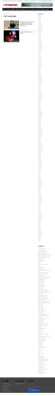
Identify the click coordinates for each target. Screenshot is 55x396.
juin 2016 (39, 189)
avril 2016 (39, 192)
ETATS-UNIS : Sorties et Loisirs (42, 285)
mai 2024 (39, 53)
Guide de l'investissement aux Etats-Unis (43, 315)
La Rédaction (22, 30)
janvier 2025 (39, 42)
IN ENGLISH (39, 326)
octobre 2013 (40, 233)
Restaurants (42, 9)
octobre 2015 (40, 200)
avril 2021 (39, 106)
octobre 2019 (40, 132)
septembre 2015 (40, 202)
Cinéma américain (40, 261)
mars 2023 (39, 73)
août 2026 (39, 15)
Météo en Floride (40, 343)
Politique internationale (41, 357)
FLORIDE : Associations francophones (43, 298)
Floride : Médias (40, 305)
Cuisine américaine (40, 267)
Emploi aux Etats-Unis (41, 275)
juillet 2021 (39, 102)
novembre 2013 (40, 232)
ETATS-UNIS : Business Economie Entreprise (44, 276)
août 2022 (39, 83)
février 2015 (39, 212)
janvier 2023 (39, 76)
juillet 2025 (39, 33)
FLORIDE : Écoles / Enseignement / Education (44, 302)
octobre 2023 (40, 63)
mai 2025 (39, 36)
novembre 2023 (40, 62)
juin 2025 (39, 35)
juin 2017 (39, 172)
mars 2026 (39, 22)
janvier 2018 (39, 162)
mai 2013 (39, 240)
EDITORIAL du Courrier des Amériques (43, 272)
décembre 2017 (40, 163)
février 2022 (39, 92)
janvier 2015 (39, 213)
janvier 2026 (39, 25)
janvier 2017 (39, 179)
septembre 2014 (40, 219)
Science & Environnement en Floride (43, 360)
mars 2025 (39, 39)
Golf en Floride (40, 312)
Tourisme (47, 9)
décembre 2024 (40, 43)
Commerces (18, 9)
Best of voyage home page (41, 260)
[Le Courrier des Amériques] (10, 5)
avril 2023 (39, 72)
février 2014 (39, 229)
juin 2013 (39, 239)
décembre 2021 (40, 95)
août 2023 (39, 66)
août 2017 (39, 169)
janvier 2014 (39, 230)
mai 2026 (39, 19)
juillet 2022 (39, 85)
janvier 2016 (39, 196)
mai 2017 (39, 173)
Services (22, 9)
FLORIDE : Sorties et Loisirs (41, 309)
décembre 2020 (40, 112)
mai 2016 (39, 190)
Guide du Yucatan (40, 316)
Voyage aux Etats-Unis (41, 373)
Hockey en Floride (40, 322)
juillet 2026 (39, 16)
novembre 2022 (40, 79)
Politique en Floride (40, 356)
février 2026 (39, 23)
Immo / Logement (31, 9)
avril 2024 (39, 55)
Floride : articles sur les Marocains (42, 295)
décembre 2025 (40, 26)
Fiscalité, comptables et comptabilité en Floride (44, 292)
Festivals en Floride (40, 288)
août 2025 (39, 32)
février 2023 (39, 75)
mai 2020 (39, 122)
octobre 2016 (40, 183)
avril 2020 (39, 123)
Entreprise (37, 9)
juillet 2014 (39, 222)
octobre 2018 (40, 149)
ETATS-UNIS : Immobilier (41, 279)
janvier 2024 (39, 59)
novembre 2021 (40, 96)
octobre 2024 (40, 46)
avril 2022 (39, 89)
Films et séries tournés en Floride (42, 289)
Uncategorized (40, 370)
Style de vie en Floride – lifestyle (42, 364)
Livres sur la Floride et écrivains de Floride (43, 336)
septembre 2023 (40, 65)
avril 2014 (39, 226)
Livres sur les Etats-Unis (41, 337)
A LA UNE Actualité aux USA (42, 250)
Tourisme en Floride (40, 366)
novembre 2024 (40, 45)
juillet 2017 (39, 170)
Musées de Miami (40, 346)
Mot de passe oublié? (36, 386)
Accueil (4, 9)
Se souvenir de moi (31, 388)
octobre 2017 (40, 166)
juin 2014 (39, 223)
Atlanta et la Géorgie (41, 258)
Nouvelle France (40, 350)
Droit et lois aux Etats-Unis (41, 268)
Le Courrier (8, 9)
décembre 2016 (40, 180)
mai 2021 (39, 105)
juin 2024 (39, 52)
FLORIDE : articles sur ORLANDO (42, 296)
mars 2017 (39, 176)
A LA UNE (39, 247)
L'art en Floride (40, 332)
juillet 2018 (39, 153)
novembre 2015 (40, 199)
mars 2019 (39, 142)
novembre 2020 (40, 113)
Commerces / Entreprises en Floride (43, 264)
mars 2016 (39, 193)
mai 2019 (39, 139)
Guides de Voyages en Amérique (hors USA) (44, 318)
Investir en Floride (40, 329)
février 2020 (39, 126)
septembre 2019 (40, 133)
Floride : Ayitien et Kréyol (41, 299)
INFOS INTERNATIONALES (41, 328)
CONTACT (51, 394)
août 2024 (39, 49)
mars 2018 (39, 159)
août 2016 (39, 186)
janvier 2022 (39, 93)
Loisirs (27, 9)
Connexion (34, 390)
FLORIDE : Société (40, 308)
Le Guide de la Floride (46, 394)
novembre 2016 (40, 182)
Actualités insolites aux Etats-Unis (42, 251)
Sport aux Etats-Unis (41, 363)
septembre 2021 (40, 99)
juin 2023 (39, 69)
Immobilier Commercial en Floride (42, 325)
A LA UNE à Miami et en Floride (42, 248)
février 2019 (39, 143)
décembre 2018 (40, 146)
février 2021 (39, 109)
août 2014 (39, 220)
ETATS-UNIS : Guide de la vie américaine (43, 278)
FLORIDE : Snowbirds (41, 306)
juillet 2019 (39, 136)
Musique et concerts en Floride (42, 347)
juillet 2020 (39, 119)
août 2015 (39, 203)
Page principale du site (6, 383)
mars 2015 (39, 210)
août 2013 (39, 236)
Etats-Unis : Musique (41, 282)
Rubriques (12, 9)
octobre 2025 (40, 29)
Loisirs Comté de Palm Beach (42, 340)
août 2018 (39, 152)
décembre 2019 (40, 129)
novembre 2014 (40, 216)
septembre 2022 (40, 82)
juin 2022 (39, 86)
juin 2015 (39, 206)
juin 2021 (39, 103)
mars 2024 (39, 56)
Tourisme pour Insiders (41, 367)
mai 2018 (39, 156)
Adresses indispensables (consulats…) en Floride (44, 254)
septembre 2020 (40, 116)
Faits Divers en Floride (41, 286)
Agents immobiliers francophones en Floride (44, 257)
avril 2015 (39, 209)
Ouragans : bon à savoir (41, 353)
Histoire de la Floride (41, 319)
